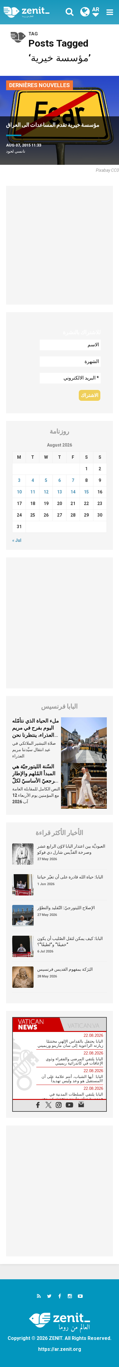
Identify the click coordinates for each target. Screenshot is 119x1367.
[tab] (36, 1024)
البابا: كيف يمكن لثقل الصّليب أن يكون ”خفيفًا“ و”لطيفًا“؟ (70, 941)
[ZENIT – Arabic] (33, 12)
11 (32, 491)
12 (46, 491)
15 (86, 491)
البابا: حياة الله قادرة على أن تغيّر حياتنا (70, 876)
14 (72, 491)
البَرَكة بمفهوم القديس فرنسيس (65, 969)
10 (19, 491)
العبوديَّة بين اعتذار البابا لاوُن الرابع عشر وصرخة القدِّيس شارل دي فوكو (71, 849)
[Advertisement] (59, 245)
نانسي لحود (15, 151)
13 (59, 491)
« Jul (16, 540)
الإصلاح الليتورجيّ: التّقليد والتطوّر (66, 907)
